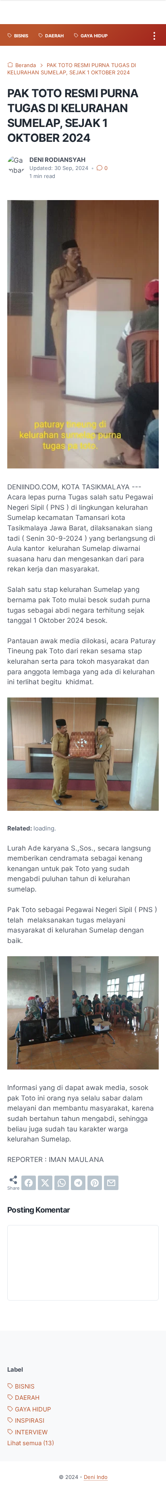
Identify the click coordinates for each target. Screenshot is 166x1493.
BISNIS (24, 1386)
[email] (111, 1183)
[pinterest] (94, 1183)
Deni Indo (96, 1477)
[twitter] (45, 1183)
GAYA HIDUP (32, 1409)
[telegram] (78, 1183)
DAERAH (26, 1397)
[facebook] (28, 1183)
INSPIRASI (28, 1420)
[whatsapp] (61, 1183)
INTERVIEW (30, 1432)
